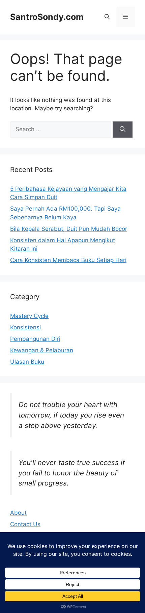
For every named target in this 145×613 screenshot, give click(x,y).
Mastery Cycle (29, 316)
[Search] (123, 129)
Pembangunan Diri (35, 338)
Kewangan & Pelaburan (41, 350)
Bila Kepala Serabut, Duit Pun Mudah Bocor (68, 228)
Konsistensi (25, 327)
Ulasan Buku (27, 361)
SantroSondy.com (47, 17)
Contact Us (25, 524)
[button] (107, 17)
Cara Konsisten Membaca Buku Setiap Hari (68, 260)
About (18, 512)
